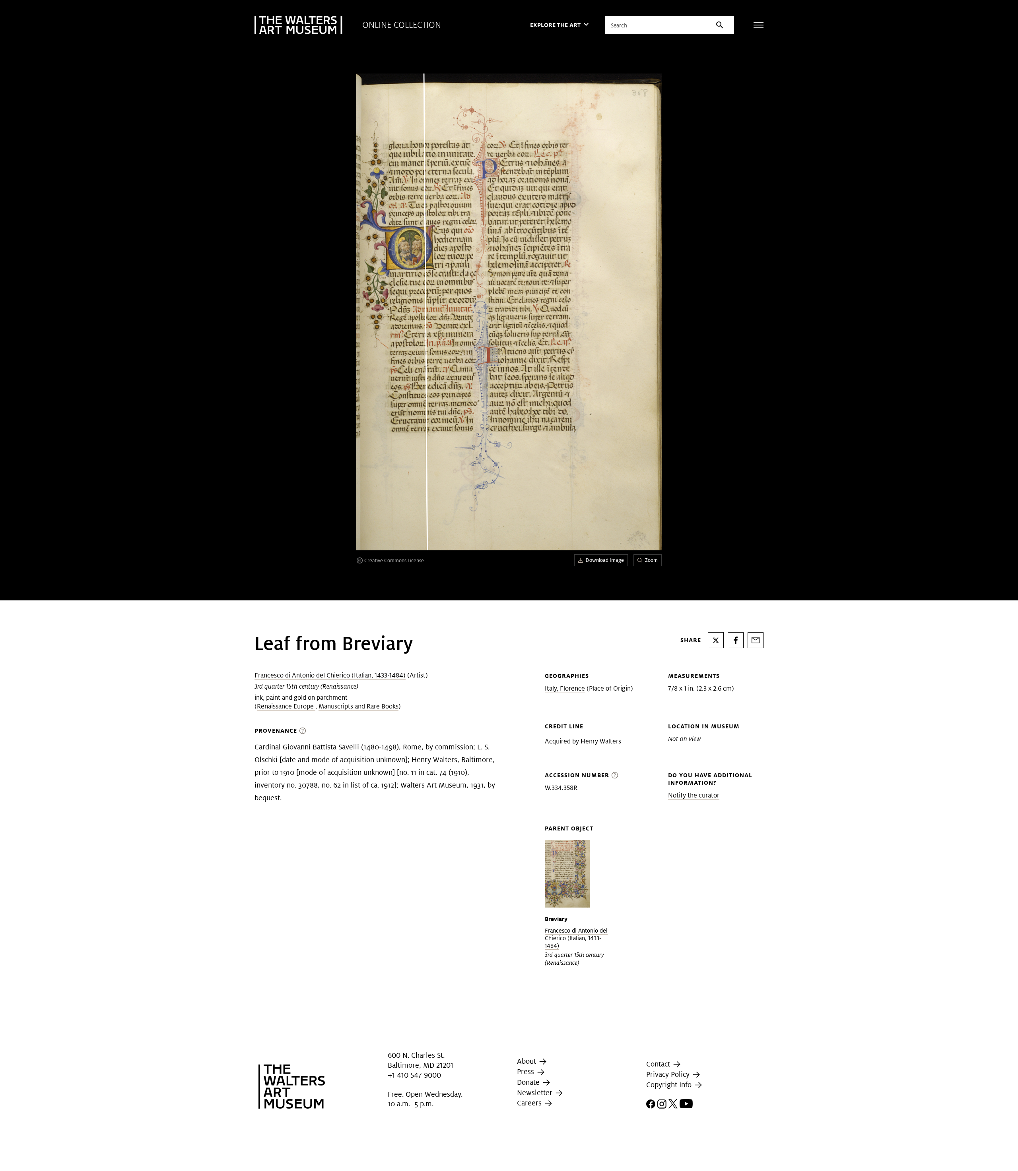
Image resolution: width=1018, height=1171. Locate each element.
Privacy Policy (669, 1074)
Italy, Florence (565, 688)
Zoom (651, 560)
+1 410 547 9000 (414, 1075)
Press (526, 1071)
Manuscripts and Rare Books (358, 706)
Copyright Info (670, 1084)
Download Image (605, 560)
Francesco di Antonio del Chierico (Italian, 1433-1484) (330, 675)
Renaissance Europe (286, 706)
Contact (659, 1063)
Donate (529, 1082)
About (527, 1061)
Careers (530, 1102)
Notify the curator (693, 795)
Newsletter (535, 1092)
